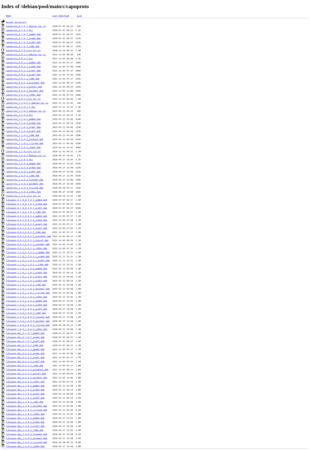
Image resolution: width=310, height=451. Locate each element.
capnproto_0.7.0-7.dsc (19, 30)
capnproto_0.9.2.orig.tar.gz (23, 99)
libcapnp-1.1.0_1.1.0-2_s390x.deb (26, 297)
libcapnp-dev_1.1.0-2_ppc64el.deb (26, 406)
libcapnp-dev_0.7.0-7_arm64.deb (25, 337)
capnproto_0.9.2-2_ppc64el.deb (24, 91)
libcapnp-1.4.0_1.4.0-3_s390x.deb (26, 329)
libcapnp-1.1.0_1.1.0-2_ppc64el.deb (28, 289)
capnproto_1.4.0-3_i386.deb (22, 176)
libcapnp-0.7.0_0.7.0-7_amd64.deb (26, 200)
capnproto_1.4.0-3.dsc (19, 159)
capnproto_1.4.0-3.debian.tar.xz (26, 155)
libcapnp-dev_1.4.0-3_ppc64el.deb (26, 438)
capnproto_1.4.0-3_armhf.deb (23, 171)
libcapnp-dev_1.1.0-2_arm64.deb (25, 390)
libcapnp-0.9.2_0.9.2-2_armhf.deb (26, 228)
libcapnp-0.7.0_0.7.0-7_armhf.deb (26, 208)
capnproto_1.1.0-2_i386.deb (22, 135)
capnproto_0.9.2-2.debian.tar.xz (26, 54)
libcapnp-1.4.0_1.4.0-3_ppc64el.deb (28, 321)
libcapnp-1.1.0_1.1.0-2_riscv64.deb (28, 293)
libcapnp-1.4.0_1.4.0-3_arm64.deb (26, 305)
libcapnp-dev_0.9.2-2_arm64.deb (25, 353)
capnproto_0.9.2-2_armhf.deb (23, 75)
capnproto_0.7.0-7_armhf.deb (23, 42)
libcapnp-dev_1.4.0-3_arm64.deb (25, 422)
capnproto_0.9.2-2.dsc (19, 58)
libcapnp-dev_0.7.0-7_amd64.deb (25, 333)
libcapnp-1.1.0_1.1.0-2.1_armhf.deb (28, 260)
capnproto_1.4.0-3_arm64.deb (23, 167)
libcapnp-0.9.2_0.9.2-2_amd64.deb (26, 216)
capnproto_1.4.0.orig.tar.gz (23, 196)
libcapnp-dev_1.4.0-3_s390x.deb (25, 446)
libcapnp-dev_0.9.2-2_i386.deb (24, 365)
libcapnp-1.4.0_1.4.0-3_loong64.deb (28, 317)
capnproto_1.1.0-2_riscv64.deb (24, 143)
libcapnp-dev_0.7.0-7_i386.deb (24, 345)
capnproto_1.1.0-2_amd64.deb (23, 119)
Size (79, 16)
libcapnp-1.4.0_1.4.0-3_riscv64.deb (28, 325)
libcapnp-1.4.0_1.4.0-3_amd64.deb (26, 301)
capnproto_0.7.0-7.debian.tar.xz (26, 26)
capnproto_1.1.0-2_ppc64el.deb (24, 139)
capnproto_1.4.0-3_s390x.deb (23, 192)
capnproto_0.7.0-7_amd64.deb (23, 34)
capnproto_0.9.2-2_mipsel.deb (24, 87)
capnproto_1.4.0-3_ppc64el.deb (24, 184)
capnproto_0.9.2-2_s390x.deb (23, 95)
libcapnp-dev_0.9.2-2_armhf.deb (25, 361)
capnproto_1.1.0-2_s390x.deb (23, 147)
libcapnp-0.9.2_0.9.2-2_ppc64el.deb (28, 244)
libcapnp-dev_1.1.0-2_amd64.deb (25, 386)
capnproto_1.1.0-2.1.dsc (21, 107)
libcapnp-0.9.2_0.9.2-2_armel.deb (26, 224)
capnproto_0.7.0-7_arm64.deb (23, 38)
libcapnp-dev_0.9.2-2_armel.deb (25, 357)
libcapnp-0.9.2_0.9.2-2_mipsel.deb (27, 240)
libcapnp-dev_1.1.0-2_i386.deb (24, 402)
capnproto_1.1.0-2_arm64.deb (23, 123)
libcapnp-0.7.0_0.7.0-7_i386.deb (26, 212)
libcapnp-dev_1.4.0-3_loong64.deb (26, 434)
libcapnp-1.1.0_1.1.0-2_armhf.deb (26, 281)
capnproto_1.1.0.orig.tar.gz (23, 151)
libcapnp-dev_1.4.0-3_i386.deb (24, 430)
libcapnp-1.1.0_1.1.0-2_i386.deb (26, 285)
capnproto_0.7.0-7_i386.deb (22, 46)
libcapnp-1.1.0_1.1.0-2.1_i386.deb (27, 264)
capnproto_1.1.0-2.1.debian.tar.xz (27, 103)
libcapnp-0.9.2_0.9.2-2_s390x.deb (26, 248)
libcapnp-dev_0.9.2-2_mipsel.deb (26, 373)
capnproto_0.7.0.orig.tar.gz (23, 50)
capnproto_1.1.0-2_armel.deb (23, 127)
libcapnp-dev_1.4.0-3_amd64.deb (25, 418)
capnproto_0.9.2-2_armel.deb (23, 70)
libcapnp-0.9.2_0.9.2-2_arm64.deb (26, 220)
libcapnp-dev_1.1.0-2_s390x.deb (25, 414)
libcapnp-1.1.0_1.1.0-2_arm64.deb (26, 272)
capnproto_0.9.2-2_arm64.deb (23, 66)
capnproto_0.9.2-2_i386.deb (22, 79)
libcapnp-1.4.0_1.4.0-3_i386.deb (26, 313)
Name (8, 16)
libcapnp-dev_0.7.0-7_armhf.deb (25, 341)
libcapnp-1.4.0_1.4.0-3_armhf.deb (26, 309)
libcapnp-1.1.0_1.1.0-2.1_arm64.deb (28, 256)
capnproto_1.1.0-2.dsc (19, 115)
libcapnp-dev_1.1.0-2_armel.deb (25, 394)
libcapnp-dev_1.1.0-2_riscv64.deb (26, 410)
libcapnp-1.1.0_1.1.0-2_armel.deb (26, 277)
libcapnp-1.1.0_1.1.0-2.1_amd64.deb (28, 252)
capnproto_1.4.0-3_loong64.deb (24, 180)
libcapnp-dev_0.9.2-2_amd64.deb (25, 349)
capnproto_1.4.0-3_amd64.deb (23, 163)
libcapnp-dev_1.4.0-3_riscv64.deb (26, 442)
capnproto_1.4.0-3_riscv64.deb (24, 188)
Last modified (60, 16)
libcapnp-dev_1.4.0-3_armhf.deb (25, 426)
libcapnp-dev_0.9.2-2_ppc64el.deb (26, 378)
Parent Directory (16, 22)
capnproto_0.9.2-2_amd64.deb (23, 62)
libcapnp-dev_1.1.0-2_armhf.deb (25, 398)
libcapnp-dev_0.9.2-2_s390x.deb (25, 382)
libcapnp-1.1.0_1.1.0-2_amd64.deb (26, 268)
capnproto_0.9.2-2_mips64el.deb (25, 83)
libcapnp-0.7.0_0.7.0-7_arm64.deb (26, 204)
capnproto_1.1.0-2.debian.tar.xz (26, 111)
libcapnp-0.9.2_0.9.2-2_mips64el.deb (28, 236)
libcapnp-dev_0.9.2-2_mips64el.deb (27, 369)
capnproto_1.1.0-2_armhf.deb (23, 131)
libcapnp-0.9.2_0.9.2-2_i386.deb (26, 232)
